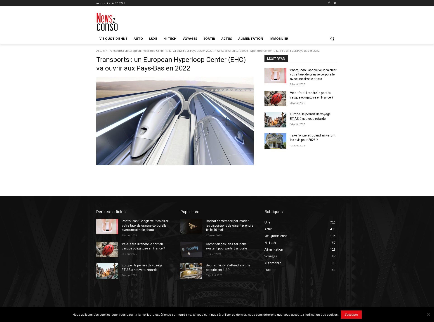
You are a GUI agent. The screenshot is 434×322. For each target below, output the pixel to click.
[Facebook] (328, 3)
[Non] (428, 314)
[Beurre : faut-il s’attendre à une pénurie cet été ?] (191, 271)
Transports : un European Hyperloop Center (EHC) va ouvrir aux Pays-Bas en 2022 (160, 51)
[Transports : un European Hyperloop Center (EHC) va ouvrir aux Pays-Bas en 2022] (175, 121)
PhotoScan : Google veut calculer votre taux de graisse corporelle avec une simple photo (313, 74)
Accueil (100, 51)
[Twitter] (335, 3)
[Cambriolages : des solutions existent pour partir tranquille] (191, 249)
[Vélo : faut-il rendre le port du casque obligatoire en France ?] (275, 98)
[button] (332, 38)
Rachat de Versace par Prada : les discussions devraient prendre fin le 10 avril (229, 225)
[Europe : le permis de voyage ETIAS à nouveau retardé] (275, 119)
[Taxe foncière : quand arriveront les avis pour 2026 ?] (275, 141)
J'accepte (351, 314)
